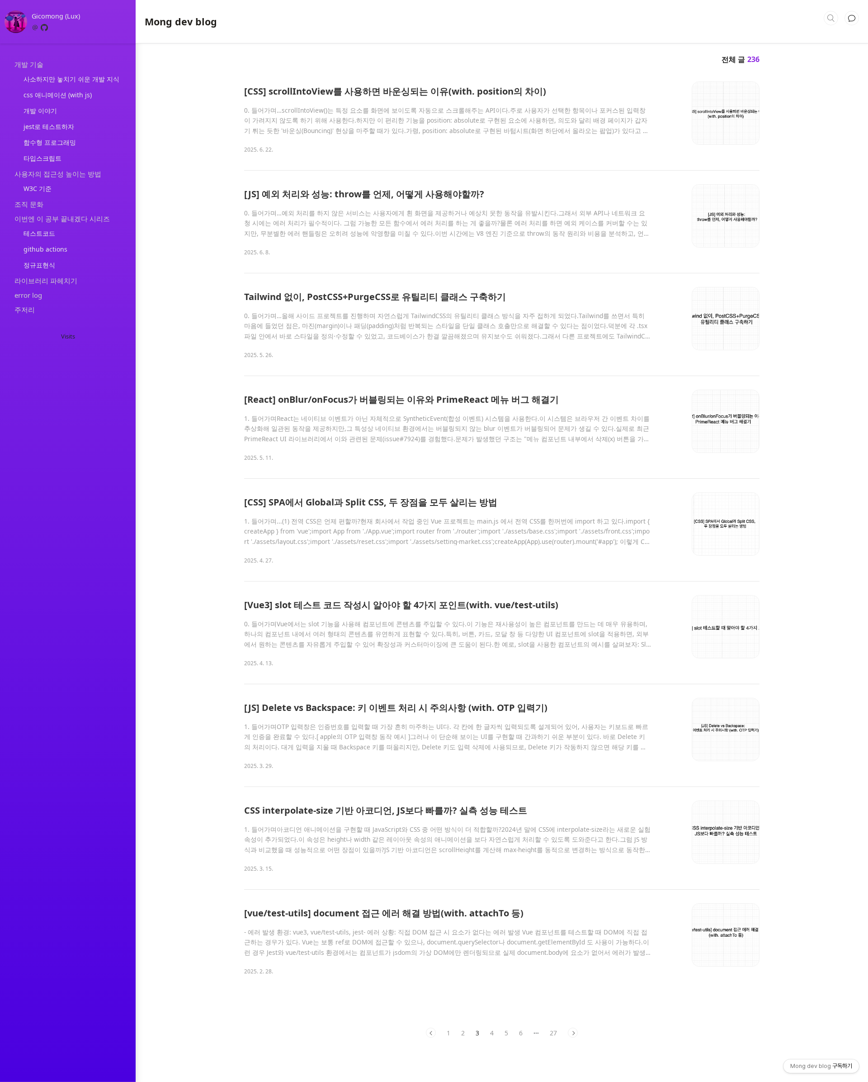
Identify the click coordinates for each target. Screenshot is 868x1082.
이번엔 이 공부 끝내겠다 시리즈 (62, 218)
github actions (45, 249)
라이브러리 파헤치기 (45, 280)
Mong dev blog (181, 22)
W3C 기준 (38, 188)
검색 (831, 18)
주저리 (24, 309)
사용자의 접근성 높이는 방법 (57, 173)
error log (28, 295)
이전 (431, 1033)
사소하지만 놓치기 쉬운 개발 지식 (71, 79)
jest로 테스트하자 (49, 126)
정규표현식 (39, 265)
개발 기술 (28, 64)
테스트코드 (39, 233)
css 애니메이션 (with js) (58, 95)
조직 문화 (28, 204)
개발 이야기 (40, 110)
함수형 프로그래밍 (50, 142)
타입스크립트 (42, 158)
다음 (573, 1033)
